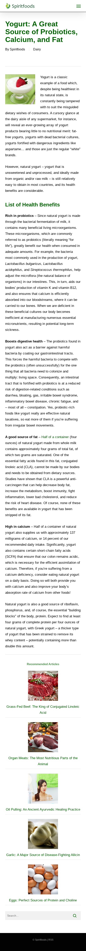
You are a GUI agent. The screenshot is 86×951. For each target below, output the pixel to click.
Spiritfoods (17, 49)
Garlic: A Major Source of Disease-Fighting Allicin (43, 855)
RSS (50, 939)
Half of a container (55, 437)
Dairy (37, 49)
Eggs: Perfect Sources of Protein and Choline (43, 900)
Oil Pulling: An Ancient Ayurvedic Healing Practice (43, 809)
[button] (78, 6)
